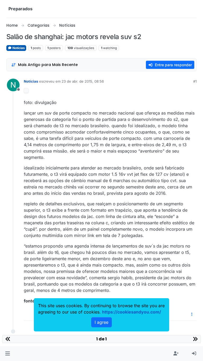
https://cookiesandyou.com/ (131, 312)
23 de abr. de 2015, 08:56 (83, 81)
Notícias (18, 48)
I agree (101, 322)
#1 (195, 81)
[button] (7, 353)
